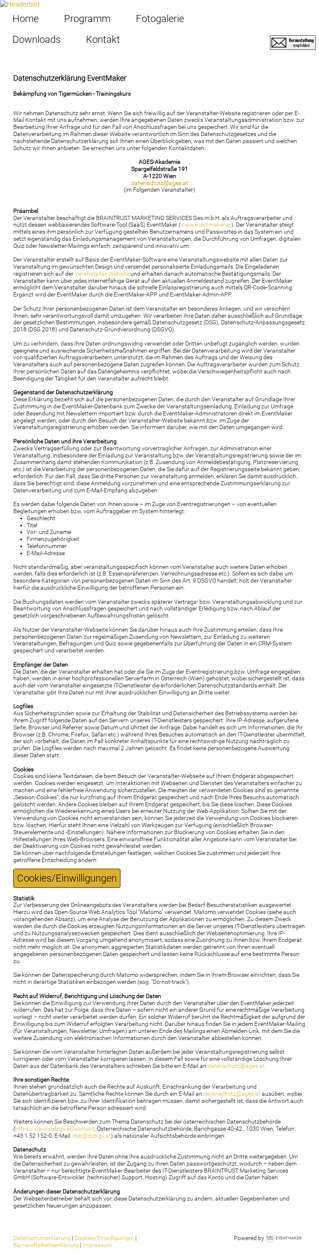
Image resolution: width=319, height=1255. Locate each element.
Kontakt (103, 39)
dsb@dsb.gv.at (92, 1135)
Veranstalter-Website (102, 273)
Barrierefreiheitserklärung (46, 1245)
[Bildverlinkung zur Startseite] (19, 3)
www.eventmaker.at (205, 224)
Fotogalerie (160, 19)
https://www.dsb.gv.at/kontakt (54, 1128)
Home (25, 19)
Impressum (97, 1245)
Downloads (36, 39)
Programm (87, 19)
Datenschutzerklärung (42, 1238)
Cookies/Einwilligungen (67, 878)
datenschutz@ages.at (159, 183)
